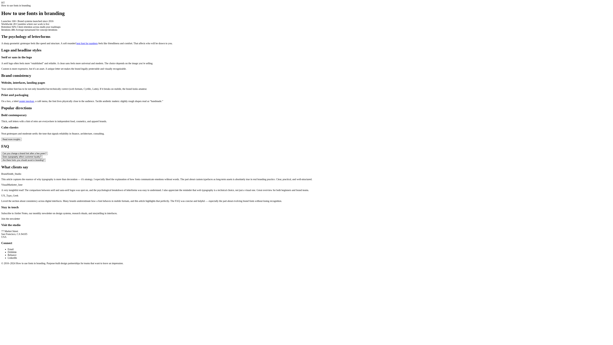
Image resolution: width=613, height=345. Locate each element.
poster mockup (26, 101)
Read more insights (11, 139)
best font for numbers (87, 43)
